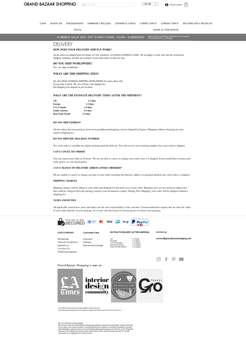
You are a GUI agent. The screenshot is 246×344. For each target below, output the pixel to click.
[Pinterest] (174, 259)
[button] (150, 3)
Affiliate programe (67, 252)
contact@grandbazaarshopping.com (173, 238)
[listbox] (150, 3)
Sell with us (63, 245)
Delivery (87, 242)
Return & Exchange (93, 245)
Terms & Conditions (68, 242)
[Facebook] (166, 259)
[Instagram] (158, 259)
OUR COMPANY (66, 233)
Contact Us (64, 248)
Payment (88, 239)
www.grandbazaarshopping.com (107, 129)
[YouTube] (181, 259)
